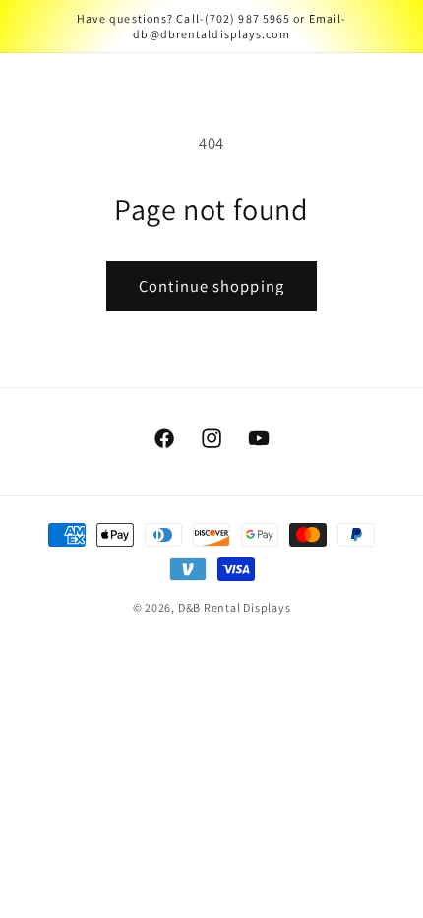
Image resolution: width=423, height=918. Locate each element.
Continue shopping (211, 285)
